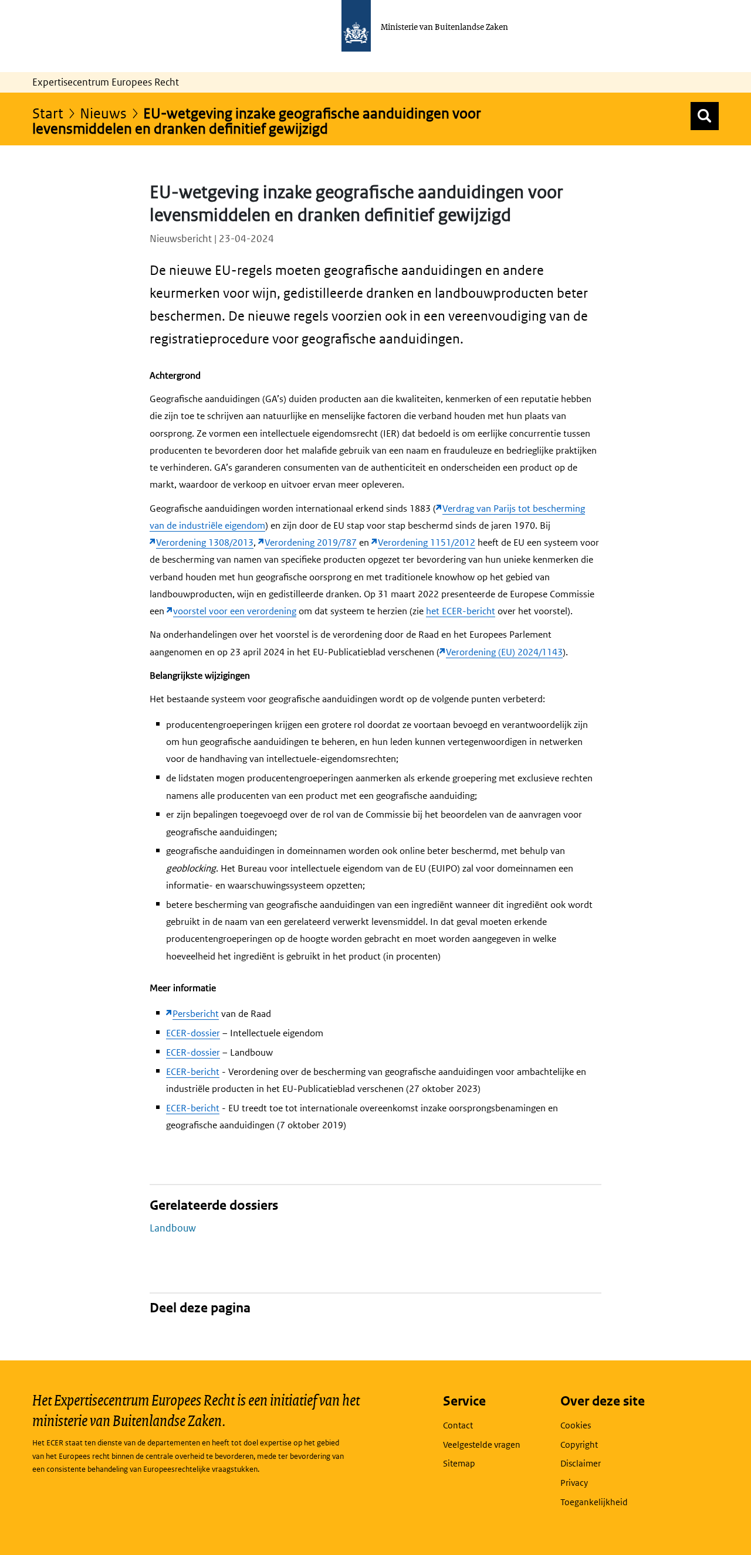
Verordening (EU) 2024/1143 (504, 652)
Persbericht (195, 1014)
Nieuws (103, 112)
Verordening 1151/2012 (426, 542)
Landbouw (173, 1227)
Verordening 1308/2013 (204, 542)
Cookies (575, 1425)
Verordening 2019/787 (311, 542)
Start (47, 112)
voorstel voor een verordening (234, 611)
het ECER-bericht (460, 611)
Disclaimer (580, 1463)
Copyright (579, 1444)
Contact (458, 1425)
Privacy (574, 1482)
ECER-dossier (193, 1033)
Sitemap (459, 1463)
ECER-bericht (192, 1072)
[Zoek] (705, 116)
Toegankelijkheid (594, 1502)
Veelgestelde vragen (481, 1444)
